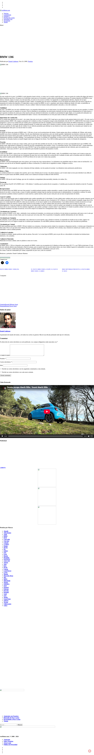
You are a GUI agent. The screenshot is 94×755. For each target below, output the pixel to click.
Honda (6, 556)
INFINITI (7, 559)
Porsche (6, 590)
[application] (47, 411)
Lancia (6, 569)
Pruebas (30, 61)
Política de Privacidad (10, 744)
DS (5, 549)
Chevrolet (7, 539)
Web (1, 365)
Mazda (6, 574)
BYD (5, 538)
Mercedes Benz (8, 576)
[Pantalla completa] (92, 436)
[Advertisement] (42, 40)
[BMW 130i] (0, 257)
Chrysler (6, 541)
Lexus (5, 572)
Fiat (5, 552)
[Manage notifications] (89, 750)
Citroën (6, 542)
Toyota (6, 602)
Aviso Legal (7, 743)
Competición (7, 15)
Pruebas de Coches (9, 18)
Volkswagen (7, 604)
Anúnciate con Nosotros (11, 716)
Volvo (5, 605)
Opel (5, 585)
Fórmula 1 (7, 16)
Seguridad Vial (8, 19)
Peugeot (6, 587)
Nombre (3, 358)
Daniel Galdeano (13, 61)
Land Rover (7, 571)
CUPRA (6, 544)
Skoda (6, 597)
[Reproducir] (2, 436)
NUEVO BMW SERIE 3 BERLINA (9, 269)
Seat (5, 595)
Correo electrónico (6, 362)
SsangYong (7, 599)
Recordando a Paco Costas (12, 719)
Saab (5, 594)
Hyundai (6, 557)
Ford (5, 554)
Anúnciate (7, 739)
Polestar (6, 589)
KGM (5, 567)
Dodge (6, 546)
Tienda (6, 22)
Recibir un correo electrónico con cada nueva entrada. (17, 372)
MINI (5, 579)
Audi (5, 534)
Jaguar (6, 562)
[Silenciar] (89, 436)
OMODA (6, 584)
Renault (6, 592)
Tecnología (7, 21)
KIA (5, 566)
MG (5, 577)
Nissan (6, 582)
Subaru (6, 600)
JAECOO (7, 561)
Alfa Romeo (7, 533)
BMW (6, 536)
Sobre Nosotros (8, 741)
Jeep (5, 564)
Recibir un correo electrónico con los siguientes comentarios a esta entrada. (23, 369)
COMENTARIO (5, 355)
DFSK (6, 547)
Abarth (6, 531)
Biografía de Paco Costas (11, 718)
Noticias (6, 13)
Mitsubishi (7, 581)
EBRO (6, 551)
